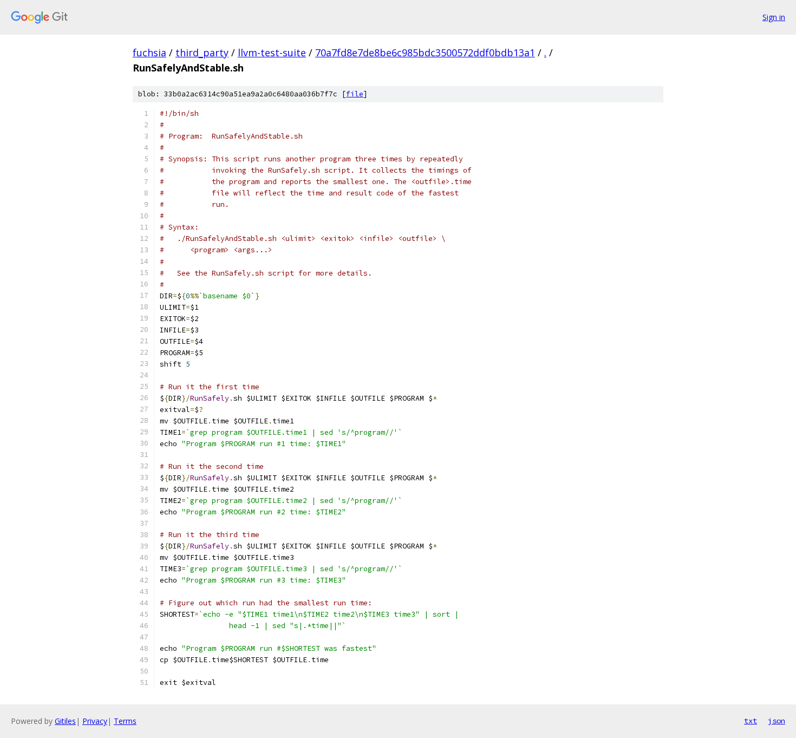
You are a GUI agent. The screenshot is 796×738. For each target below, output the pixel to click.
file (354, 94)
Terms (125, 721)
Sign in (773, 17)
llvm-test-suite (272, 52)
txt (750, 721)
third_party (202, 52)
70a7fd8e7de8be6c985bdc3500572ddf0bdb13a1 (425, 52)
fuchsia (149, 52)
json (776, 721)
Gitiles (65, 721)
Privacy (94, 721)
